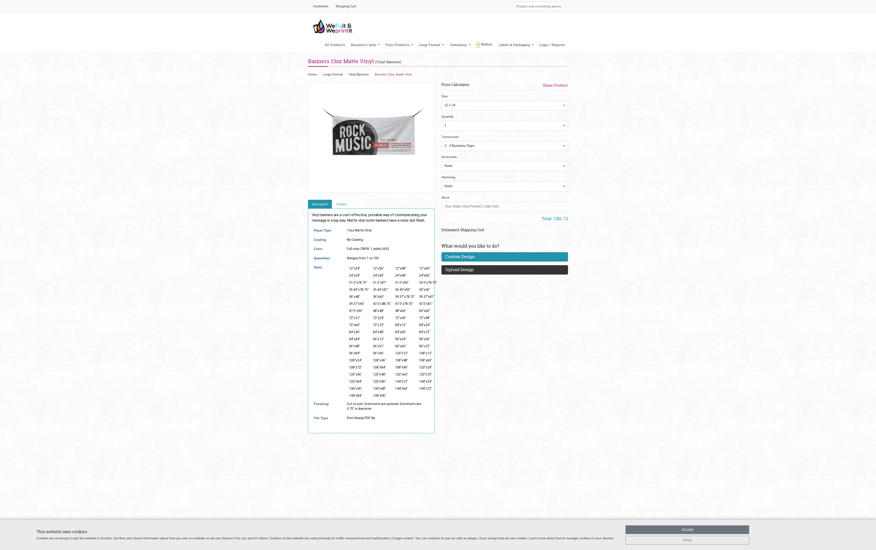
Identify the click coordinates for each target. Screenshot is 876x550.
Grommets (449, 157)
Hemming (448, 177)
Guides (341, 204)
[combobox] (504, 106)
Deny (687, 540)
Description (320, 204)
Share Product (555, 85)
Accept (687, 530)
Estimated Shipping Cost (462, 229)
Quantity (447, 116)
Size (444, 96)
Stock (445, 197)
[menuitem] (335, 44)
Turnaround (449, 137)
